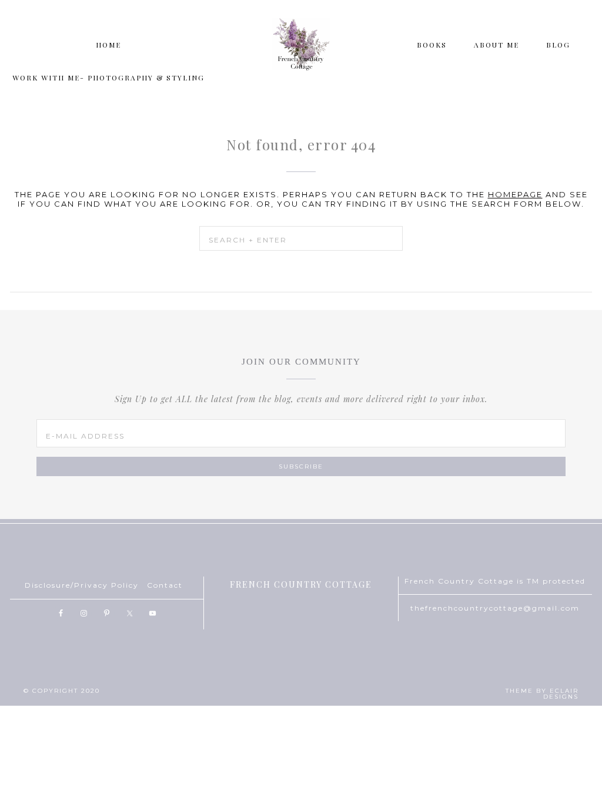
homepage (515, 194)
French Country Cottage (301, 44)
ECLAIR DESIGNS (560, 693)
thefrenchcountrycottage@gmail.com (495, 608)
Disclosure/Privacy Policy (82, 585)
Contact (165, 585)
